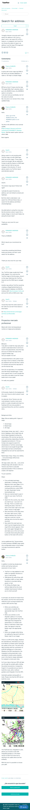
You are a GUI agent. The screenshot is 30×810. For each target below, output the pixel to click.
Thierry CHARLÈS (11, 66)
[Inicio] (6, 3)
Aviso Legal (6, 808)
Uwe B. (8, 150)
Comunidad (14, 8)
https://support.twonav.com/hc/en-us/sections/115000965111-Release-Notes (12, 130)
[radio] (27, 29)
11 (27, 53)
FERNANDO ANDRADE (12, 29)
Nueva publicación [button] (15, 787)
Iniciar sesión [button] (23, 2)
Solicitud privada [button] (15, 794)
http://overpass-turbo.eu (16, 291)
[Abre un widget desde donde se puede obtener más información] (23, 807)
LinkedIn (7, 53)
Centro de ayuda (6, 8)
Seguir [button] (15, 26)
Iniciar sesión (5, 778)
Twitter (5, 53)
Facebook (3, 53)
